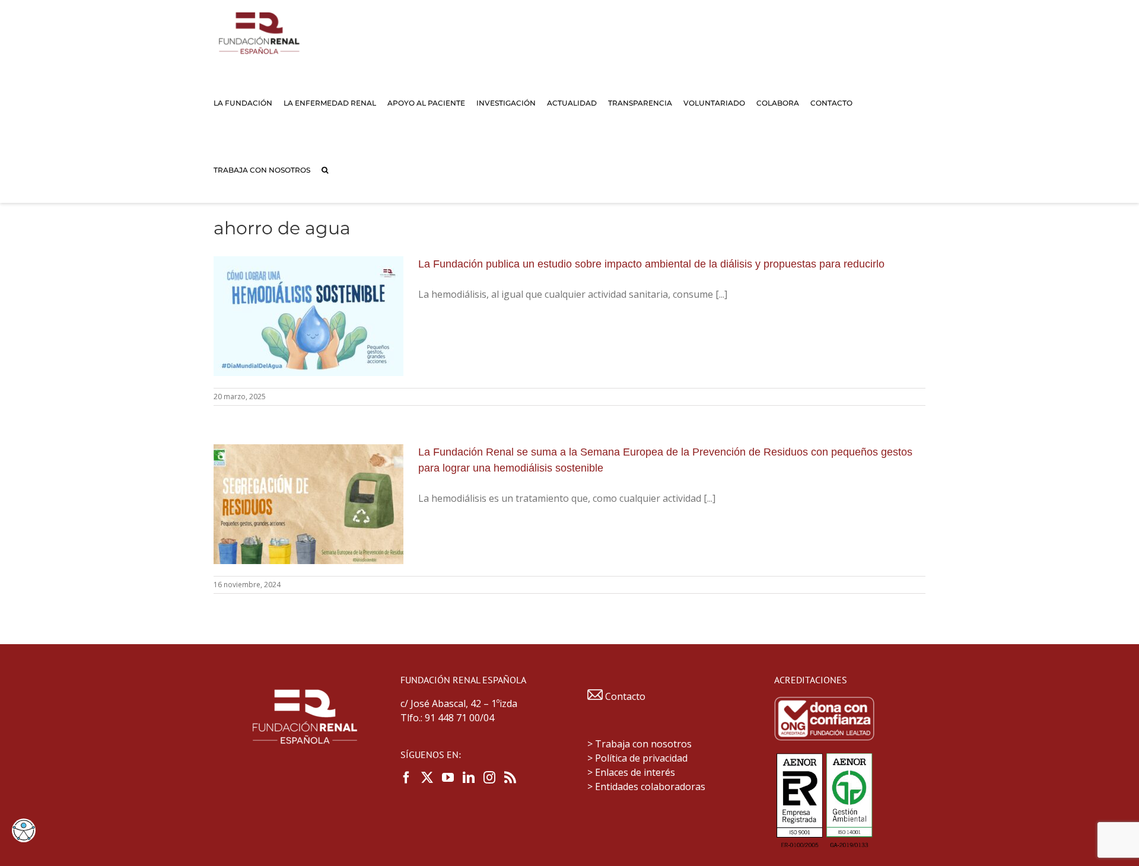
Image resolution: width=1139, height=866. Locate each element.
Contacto (624, 696)
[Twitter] (427, 778)
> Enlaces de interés (631, 772)
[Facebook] (406, 778)
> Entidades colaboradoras (646, 786)
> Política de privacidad (637, 758)
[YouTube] (448, 778)
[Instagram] (489, 778)
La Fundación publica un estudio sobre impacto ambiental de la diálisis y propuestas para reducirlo (651, 264)
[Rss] (510, 778)
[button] (325, 169)
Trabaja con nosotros (643, 743)
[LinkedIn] (469, 778)
